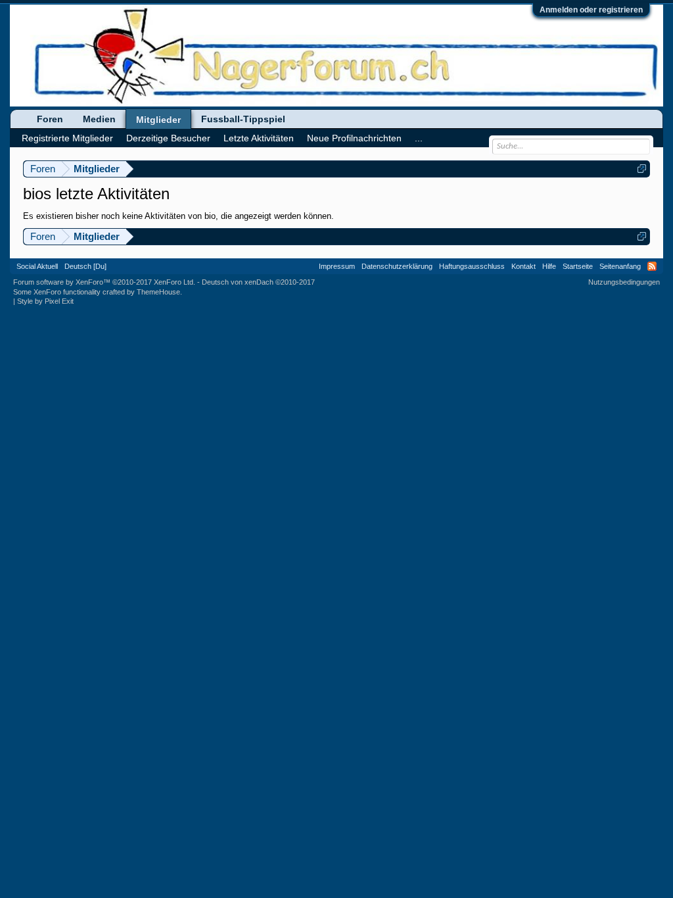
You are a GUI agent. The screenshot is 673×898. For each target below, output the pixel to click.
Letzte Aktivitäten (258, 138)
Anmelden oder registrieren (591, 9)
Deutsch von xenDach (258, 282)
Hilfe (549, 266)
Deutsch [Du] (85, 266)
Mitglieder (158, 119)
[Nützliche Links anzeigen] (642, 168)
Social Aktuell (37, 266)
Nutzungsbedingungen (624, 282)
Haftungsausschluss (472, 266)
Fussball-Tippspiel (243, 119)
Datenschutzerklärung (396, 266)
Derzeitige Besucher (168, 138)
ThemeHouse (158, 292)
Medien (99, 119)
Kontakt (523, 266)
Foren (50, 119)
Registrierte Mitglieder (67, 138)
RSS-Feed (652, 266)
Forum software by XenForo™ (104, 282)
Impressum (337, 266)
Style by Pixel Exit (45, 301)
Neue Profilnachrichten (354, 138)
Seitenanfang (620, 266)
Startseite (578, 266)
